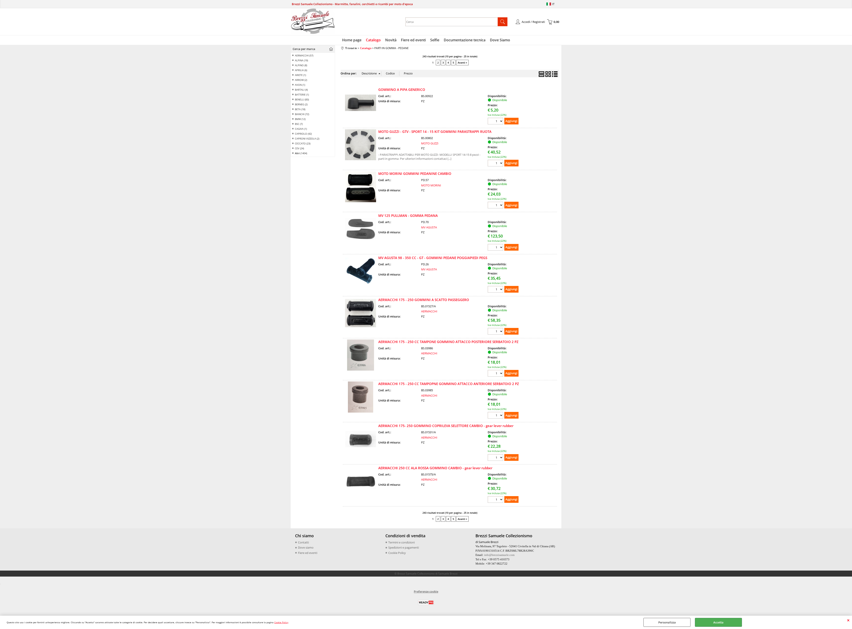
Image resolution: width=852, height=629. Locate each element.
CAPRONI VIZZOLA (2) (307, 138)
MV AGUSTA (429, 227)
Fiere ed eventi (413, 40)
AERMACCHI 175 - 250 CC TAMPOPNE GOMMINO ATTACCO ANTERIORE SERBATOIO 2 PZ (448, 383)
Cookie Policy (281, 622)
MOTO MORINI (431, 185)
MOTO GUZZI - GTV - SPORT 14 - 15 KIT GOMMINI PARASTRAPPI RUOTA (434, 131)
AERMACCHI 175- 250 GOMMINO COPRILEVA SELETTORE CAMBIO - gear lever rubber (445, 425)
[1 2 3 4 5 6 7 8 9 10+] (496, 122)
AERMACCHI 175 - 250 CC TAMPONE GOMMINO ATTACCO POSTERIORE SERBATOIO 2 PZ (448, 341)
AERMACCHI (429, 311)
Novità (390, 40)
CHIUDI (848, 620)
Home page (351, 40)
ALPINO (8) (301, 65)
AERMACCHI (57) (304, 55)
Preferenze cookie (426, 591)
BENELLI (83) (302, 99)
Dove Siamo (500, 40)
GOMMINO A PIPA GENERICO (401, 89)
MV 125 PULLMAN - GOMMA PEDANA (408, 215)
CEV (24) (299, 148)
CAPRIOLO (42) (303, 133)
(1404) (301, 153)
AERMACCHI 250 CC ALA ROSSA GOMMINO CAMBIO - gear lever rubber (435, 468)
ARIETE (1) (300, 75)
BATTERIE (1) (302, 94)
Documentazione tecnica (464, 40)
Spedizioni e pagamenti (403, 547)
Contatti (303, 542)
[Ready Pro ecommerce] (426, 602)
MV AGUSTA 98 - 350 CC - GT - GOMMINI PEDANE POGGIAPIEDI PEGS (432, 258)
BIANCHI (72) (302, 114)
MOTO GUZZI (429, 143)
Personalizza (667, 622)
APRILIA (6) (301, 70)
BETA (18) (300, 109)
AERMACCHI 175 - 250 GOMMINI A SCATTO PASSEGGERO (423, 300)
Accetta (718, 622)
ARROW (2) (301, 80)
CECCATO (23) (302, 143)
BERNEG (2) (301, 104)
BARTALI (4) (301, 89)
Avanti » (462, 62)
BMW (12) (300, 119)
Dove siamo (306, 547)
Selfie (434, 40)
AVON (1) (300, 84)
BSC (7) (299, 124)
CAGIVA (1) (301, 128)
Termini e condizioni (401, 542)
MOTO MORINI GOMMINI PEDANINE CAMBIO (414, 173)
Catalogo (373, 40)
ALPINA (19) (301, 60)
